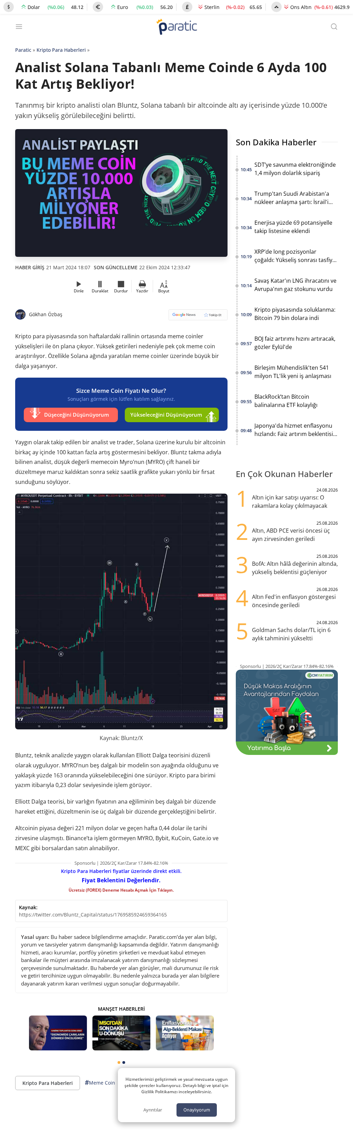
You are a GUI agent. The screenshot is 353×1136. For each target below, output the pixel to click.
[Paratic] (176, 27)
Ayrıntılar (152, 1110)
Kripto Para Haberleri (61, 50)
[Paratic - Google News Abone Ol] (198, 317)
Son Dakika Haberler (276, 142)
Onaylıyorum (196, 1110)
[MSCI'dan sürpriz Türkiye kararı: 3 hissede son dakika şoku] (121, 1033)
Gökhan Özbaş (45, 314)
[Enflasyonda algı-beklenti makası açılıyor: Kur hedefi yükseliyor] (185, 1033)
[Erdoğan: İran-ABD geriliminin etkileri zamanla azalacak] (58, 1033)
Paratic (23, 50)
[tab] (119, 1062)
